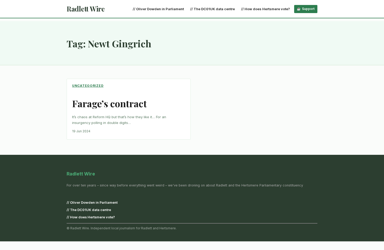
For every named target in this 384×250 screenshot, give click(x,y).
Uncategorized (87, 86)
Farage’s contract (109, 103)
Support (308, 9)
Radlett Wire (86, 8)
